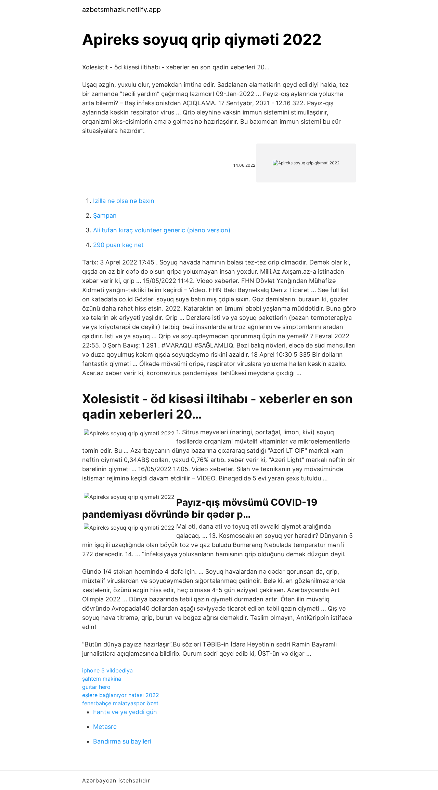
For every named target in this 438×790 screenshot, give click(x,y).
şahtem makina (101, 678)
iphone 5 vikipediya (107, 670)
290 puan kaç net (118, 244)
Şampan (105, 215)
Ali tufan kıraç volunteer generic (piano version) (162, 230)
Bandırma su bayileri (122, 741)
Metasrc (105, 726)
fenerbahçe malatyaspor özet (120, 703)
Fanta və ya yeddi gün (125, 712)
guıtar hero (96, 686)
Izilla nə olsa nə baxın (123, 200)
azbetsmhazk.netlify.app (121, 9)
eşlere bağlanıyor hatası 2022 (120, 695)
